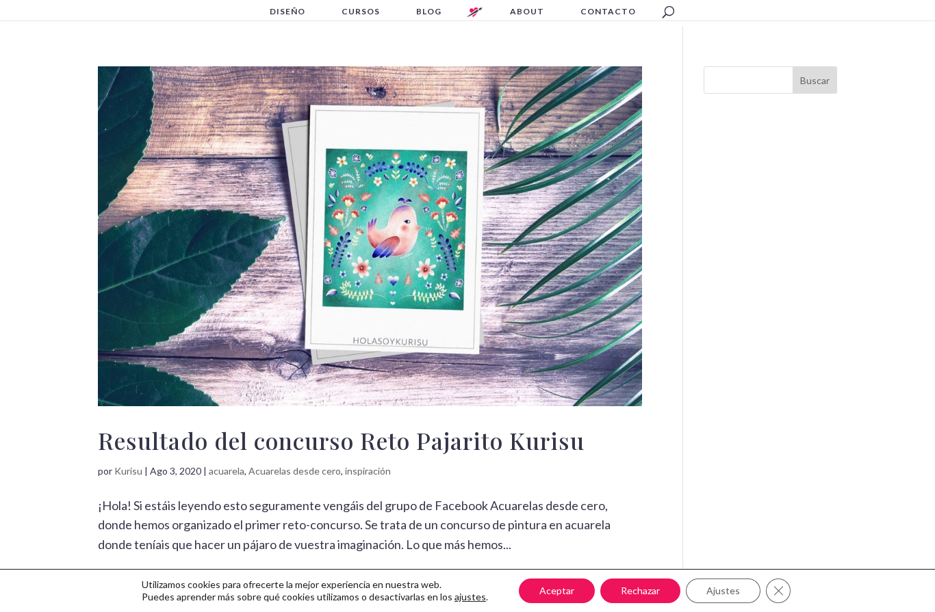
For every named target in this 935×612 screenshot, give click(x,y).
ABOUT (527, 11)
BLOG (428, 11)
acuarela (226, 471)
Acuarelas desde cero (294, 471)
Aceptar (556, 590)
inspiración (368, 471)
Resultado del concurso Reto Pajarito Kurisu (341, 440)
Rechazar (640, 590)
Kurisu (128, 471)
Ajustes (723, 590)
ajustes (470, 596)
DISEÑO (287, 11)
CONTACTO (608, 11)
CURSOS (361, 11)
